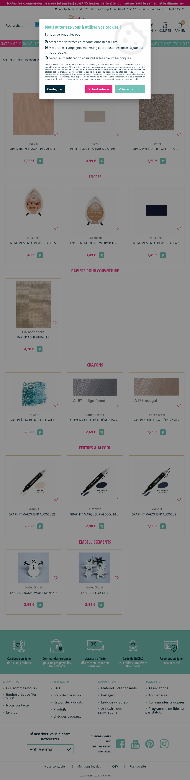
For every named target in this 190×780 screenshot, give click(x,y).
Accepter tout (131, 89)
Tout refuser (100, 89)
